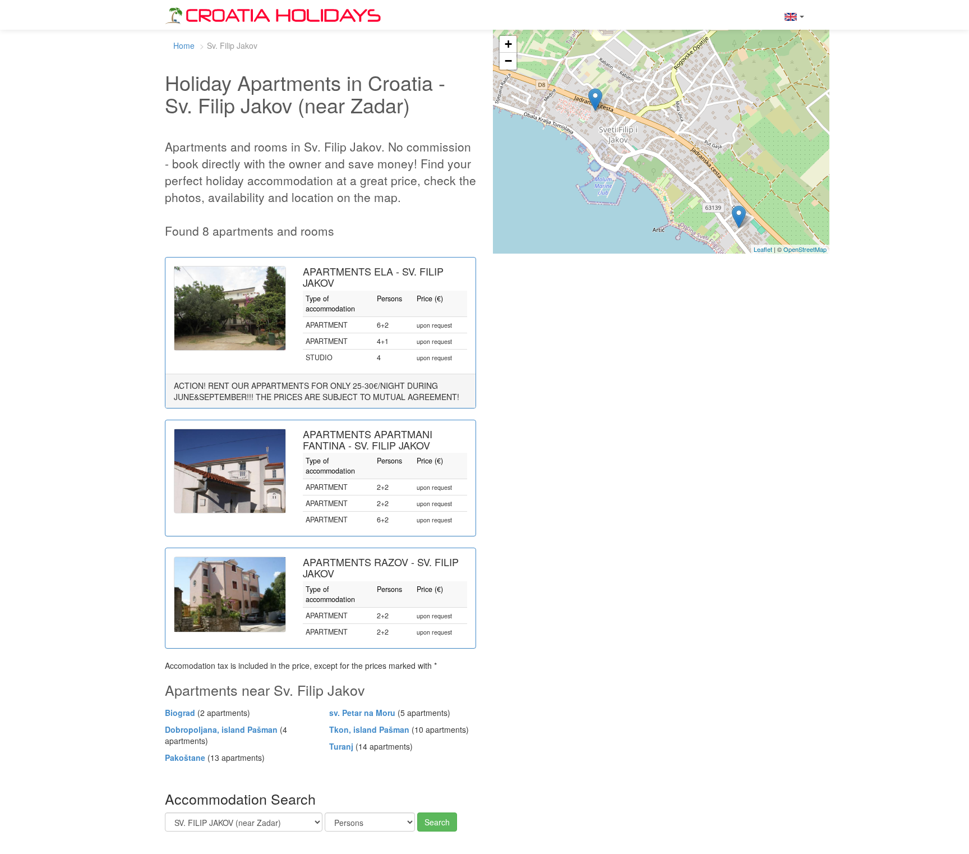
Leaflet (763, 249)
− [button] (508, 61)
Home (184, 45)
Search (437, 822)
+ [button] (508, 44)
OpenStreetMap (805, 249)
